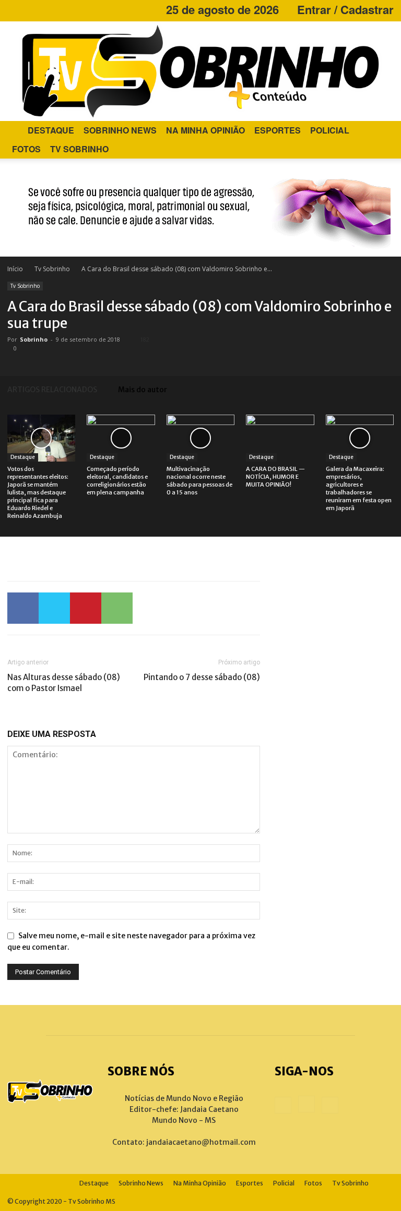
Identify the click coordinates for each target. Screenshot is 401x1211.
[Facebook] (15, 9)
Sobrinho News (120, 130)
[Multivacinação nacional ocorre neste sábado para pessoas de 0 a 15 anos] (200, 438)
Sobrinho (34, 339)
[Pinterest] (85, 608)
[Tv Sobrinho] (200, 71)
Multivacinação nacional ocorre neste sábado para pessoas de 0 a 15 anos (199, 480)
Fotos (26, 149)
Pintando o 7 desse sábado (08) (202, 677)
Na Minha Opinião (205, 130)
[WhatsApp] (117, 608)
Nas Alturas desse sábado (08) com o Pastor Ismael (63, 682)
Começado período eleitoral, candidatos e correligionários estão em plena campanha (117, 480)
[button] (381, 131)
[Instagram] (32, 9)
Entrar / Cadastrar (345, 9)
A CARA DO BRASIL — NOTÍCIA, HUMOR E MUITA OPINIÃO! (275, 476)
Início (15, 268)
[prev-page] (373, 389)
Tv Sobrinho (79, 149)
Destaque (51, 130)
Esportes (277, 130)
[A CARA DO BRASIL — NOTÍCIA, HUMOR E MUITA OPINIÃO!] (280, 438)
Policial (329, 130)
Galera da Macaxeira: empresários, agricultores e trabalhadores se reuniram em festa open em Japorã (359, 488)
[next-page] (388, 389)
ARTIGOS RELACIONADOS (52, 389)
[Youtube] (49, 9)
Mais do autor (142, 389)
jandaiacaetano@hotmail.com (201, 1142)
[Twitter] (54, 608)
